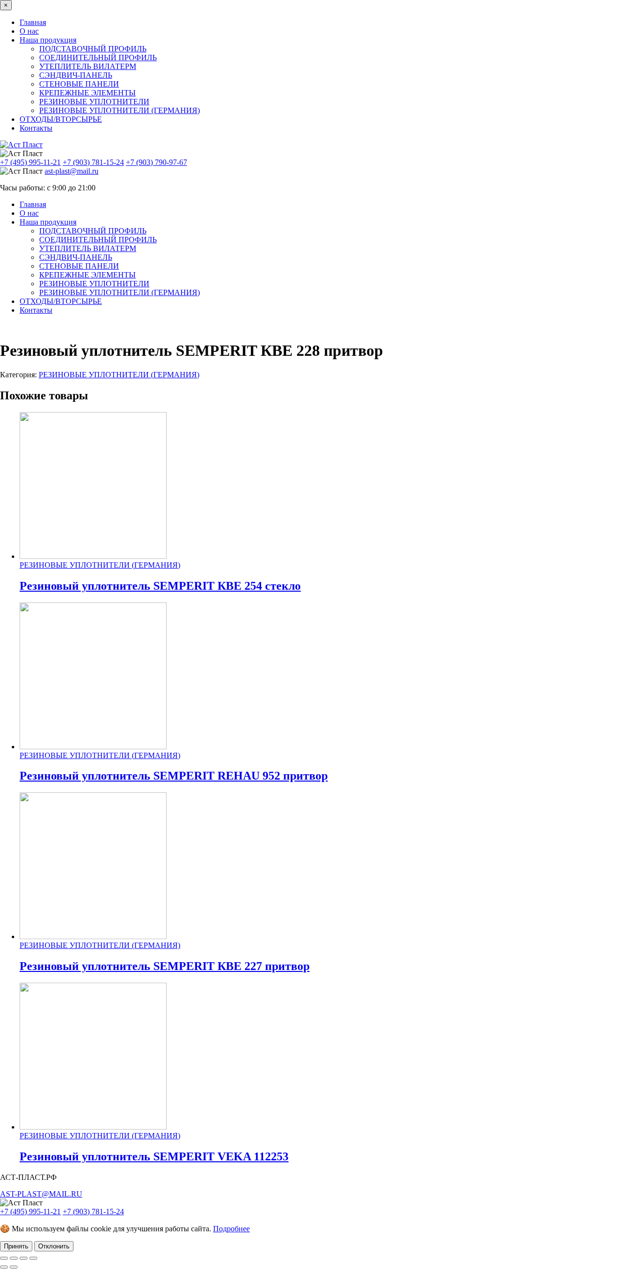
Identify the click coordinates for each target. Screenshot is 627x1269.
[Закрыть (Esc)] (33, 1258)
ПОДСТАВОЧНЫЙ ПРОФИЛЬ (92, 49)
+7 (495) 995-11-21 (30, 162)
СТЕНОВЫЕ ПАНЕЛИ (79, 84)
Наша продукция (48, 40)
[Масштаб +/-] (4, 1258)
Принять (16, 1246)
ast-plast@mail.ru (71, 171)
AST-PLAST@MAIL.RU (41, 1194)
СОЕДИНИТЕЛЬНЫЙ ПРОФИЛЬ (98, 57)
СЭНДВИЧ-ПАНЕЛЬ (75, 75)
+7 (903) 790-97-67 (156, 162)
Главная (33, 22)
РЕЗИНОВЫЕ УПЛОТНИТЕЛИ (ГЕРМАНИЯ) (119, 110)
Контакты (36, 128)
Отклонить (54, 1246)
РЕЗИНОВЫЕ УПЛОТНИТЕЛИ (94, 101)
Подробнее (231, 1228)
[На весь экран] (14, 1258)
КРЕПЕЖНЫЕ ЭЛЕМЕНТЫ (87, 93)
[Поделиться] (23, 1258)
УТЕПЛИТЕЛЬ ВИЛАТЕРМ (87, 66)
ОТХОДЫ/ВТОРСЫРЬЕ (61, 119)
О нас (29, 31)
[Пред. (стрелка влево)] (4, 1267)
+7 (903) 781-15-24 (93, 162)
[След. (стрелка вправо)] (14, 1267)
